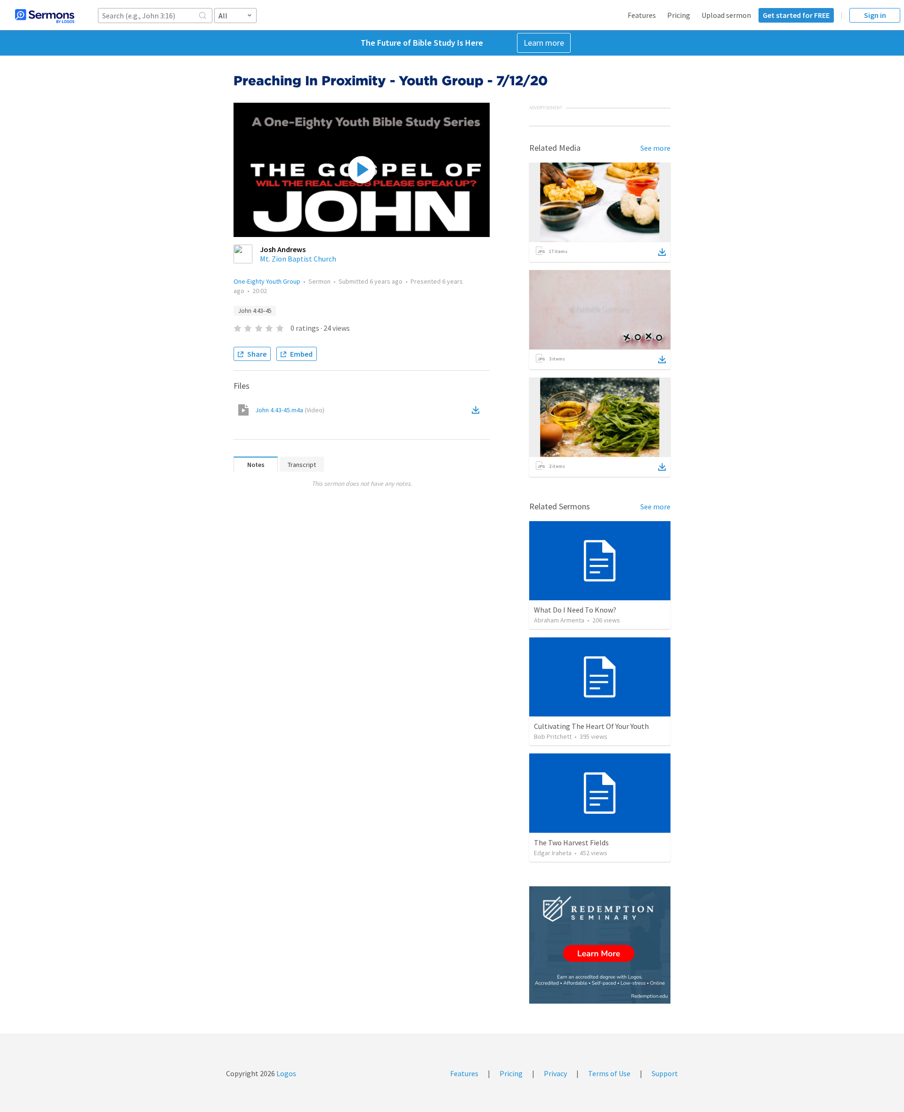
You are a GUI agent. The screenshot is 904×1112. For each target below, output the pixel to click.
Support (665, 1073)
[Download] (662, 252)
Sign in (875, 15)
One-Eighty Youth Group (267, 281)
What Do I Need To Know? (575, 609)
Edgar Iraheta (553, 853)
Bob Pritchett (553, 736)
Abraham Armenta (559, 620)
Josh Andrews (283, 249)
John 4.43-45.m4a (289, 410)
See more (655, 148)
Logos (285, 1073)
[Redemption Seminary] (599, 945)
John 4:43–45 (254, 311)
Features (642, 15)
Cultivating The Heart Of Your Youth (591, 726)
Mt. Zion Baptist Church (298, 258)
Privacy (555, 1073)
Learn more (544, 42)
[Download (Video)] (477, 410)
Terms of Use (609, 1073)
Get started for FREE (796, 15)
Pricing (678, 15)
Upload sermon (726, 15)
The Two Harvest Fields (571, 842)
